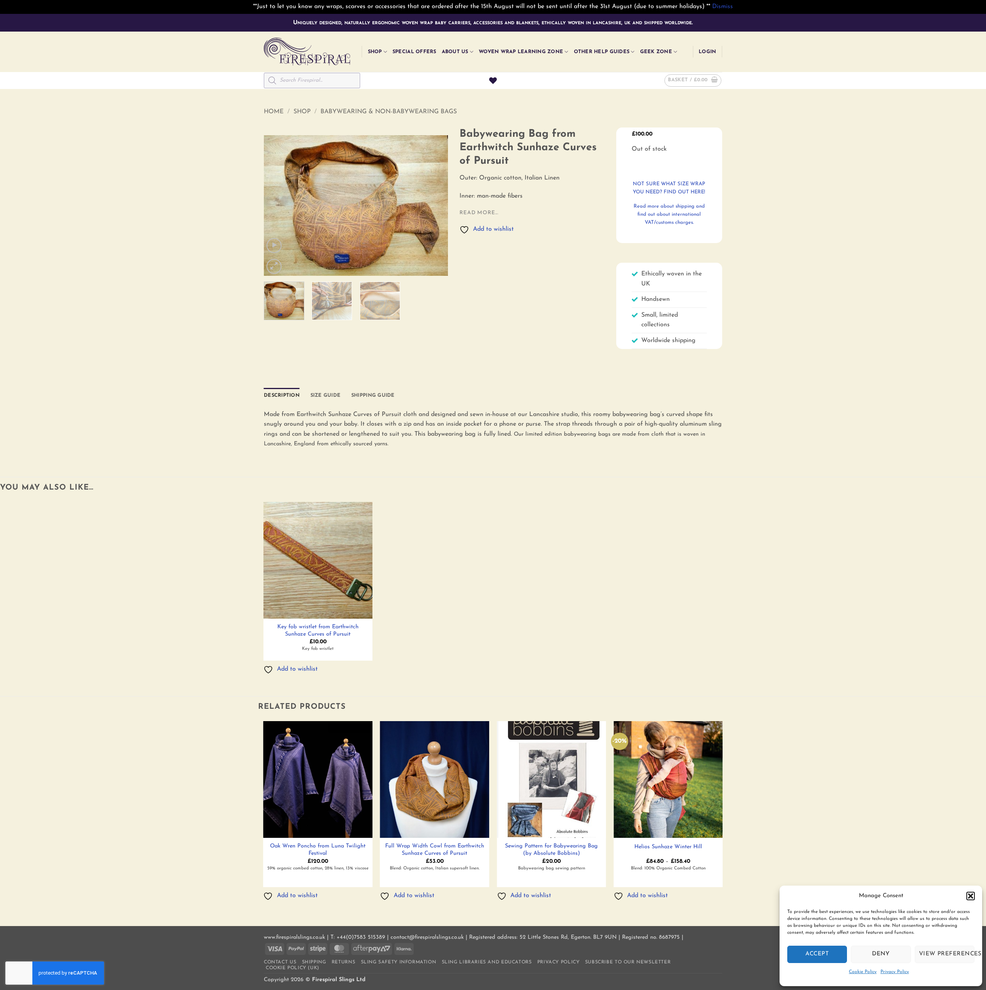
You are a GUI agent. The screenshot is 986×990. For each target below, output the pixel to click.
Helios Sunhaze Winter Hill (668, 847)
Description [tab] (282, 395)
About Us (455, 51)
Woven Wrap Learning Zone (521, 51)
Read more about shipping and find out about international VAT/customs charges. (669, 214)
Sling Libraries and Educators (487, 962)
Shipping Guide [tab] (373, 395)
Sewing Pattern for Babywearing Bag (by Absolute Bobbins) (551, 849)
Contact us (280, 962)
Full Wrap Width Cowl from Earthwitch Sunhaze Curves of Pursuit (434, 849)
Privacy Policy (894, 972)
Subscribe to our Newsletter (628, 962)
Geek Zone (656, 51)
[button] (970, 896)
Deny (881, 954)
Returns (343, 962)
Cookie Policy (863, 972)
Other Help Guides (601, 51)
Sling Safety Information (398, 962)
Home (273, 112)
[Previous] (277, 205)
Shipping (314, 962)
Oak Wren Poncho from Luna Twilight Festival (318, 849)
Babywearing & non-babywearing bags (388, 112)
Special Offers (414, 51)
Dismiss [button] (722, 6)
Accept (817, 954)
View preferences (946, 954)
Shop (375, 51)
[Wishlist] (493, 80)
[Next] (435, 205)
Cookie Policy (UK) (292, 968)
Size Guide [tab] (325, 395)
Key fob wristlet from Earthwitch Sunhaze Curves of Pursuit (318, 630)
